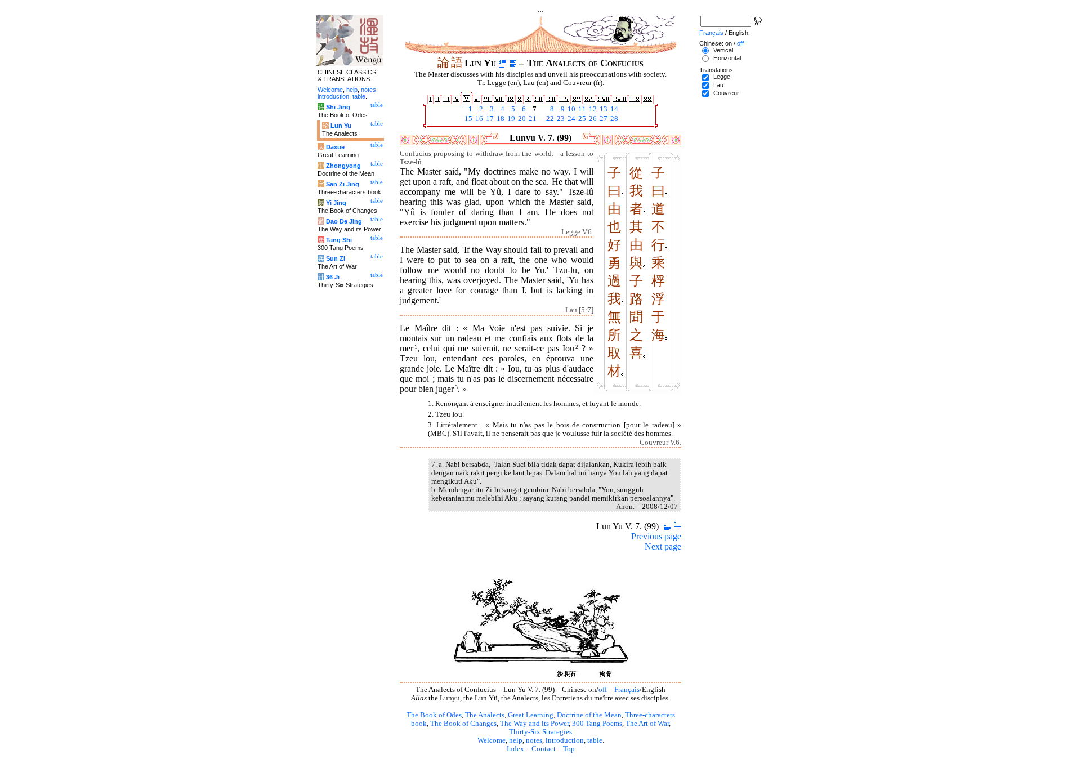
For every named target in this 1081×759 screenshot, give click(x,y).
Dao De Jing (344, 221)
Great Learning (530, 715)
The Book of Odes (434, 715)
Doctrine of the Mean (589, 715)
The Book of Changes (463, 723)
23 (560, 119)
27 (602, 119)
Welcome (491, 740)
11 (581, 109)
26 (592, 119)
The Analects (484, 715)
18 (499, 119)
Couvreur (726, 93)
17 (489, 119)
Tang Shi (339, 239)
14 (613, 109)
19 (510, 119)
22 (549, 119)
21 (532, 119)
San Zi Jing (342, 184)
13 (602, 109)
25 (581, 119)
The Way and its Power (534, 723)
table (594, 740)
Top (569, 749)
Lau (718, 85)
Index (515, 749)
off (602, 690)
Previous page (656, 536)
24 (570, 119)
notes (534, 740)
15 (467, 119)
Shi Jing (338, 107)
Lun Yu (340, 125)
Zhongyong (343, 165)
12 (592, 109)
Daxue (335, 147)
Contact (543, 749)
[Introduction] (502, 63)
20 (521, 119)
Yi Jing (336, 202)
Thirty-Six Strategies (540, 732)
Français (627, 690)
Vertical (723, 50)
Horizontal (727, 58)
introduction (565, 740)
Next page (663, 546)
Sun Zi (335, 258)
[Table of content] (512, 63)
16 (478, 119)
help (515, 740)
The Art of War (647, 723)
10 (570, 109)
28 (613, 119)
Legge (721, 76)
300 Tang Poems (597, 723)
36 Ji (333, 277)
